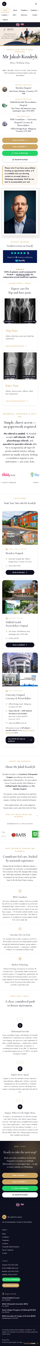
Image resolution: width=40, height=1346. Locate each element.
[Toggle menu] (36, 4)
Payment (5, 20)
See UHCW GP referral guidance (16, 740)
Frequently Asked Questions (10, 1247)
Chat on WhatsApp (21, 153)
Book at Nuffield (19, 147)
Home (5, 10)
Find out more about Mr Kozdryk (19, 815)
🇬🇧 (17, 24)
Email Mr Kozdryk (21, 159)
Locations (4, 15)
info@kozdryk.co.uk (12, 1268)
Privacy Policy (5, 1340)
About (15, 10)
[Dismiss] (37, 1343)
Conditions (24, 10)
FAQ (14, 15)
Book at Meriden (19, 140)
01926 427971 (14, 638)
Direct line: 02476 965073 (18, 716)
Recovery (24, 15)
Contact (34, 15)
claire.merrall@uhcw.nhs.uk (17, 723)
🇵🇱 (22, 24)
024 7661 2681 (13, 1265)
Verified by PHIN (22, 274)
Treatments (34, 10)
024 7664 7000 (14, 566)
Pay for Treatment (7, 1250)
